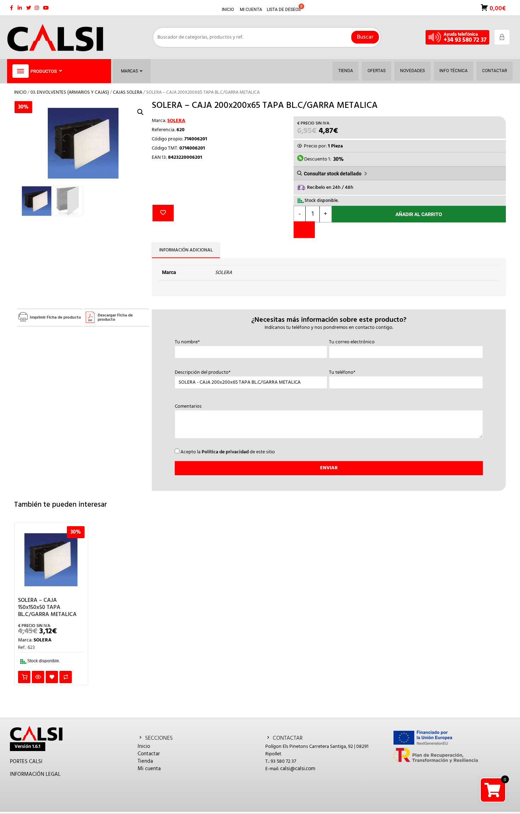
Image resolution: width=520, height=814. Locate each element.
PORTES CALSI (26, 761)
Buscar (365, 37)
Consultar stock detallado (333, 173)
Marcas (129, 71)
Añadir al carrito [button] (24, 677)
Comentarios (188, 407)
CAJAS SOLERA (127, 92)
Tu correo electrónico (352, 342)
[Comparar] (304, 229)
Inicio (20, 92)
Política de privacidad (225, 452)
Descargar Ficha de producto (115, 317)
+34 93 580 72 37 (465, 40)
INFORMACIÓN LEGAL (35, 774)
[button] (140, 112)
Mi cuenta (149, 768)
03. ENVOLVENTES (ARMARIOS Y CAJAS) (69, 92)
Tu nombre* (187, 342)
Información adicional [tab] (186, 250)
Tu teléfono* (342, 373)
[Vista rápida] (38, 677)
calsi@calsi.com (297, 768)
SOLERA (176, 121)
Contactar (149, 754)
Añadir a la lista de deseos (163, 213)
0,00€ (497, 8)
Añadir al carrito (418, 214)
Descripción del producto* (203, 373)
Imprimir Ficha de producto (55, 317)
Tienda (145, 761)
